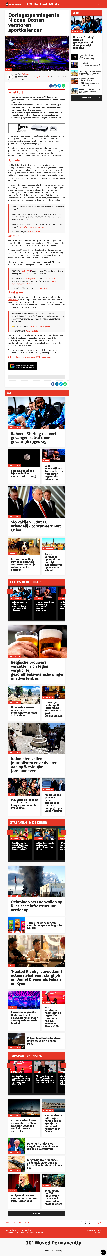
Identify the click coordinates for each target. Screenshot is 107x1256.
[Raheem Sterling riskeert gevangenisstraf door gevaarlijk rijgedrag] (36, 398)
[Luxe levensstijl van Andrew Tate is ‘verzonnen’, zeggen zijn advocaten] (53, 450)
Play (36, 4)
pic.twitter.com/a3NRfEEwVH (23, 284)
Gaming (46, 1185)
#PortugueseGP (30, 279)
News (29, 4)
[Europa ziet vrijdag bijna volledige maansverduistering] (24, 450)
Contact (98, 1232)
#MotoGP (55, 281)
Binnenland (15, 656)
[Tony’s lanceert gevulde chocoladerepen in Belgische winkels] (16, 918)
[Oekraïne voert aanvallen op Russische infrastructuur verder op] (36, 867)
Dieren (12, 554)
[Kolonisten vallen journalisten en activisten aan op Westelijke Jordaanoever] (36, 724)
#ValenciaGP (49, 279)
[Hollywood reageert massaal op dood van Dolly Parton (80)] (24, 1175)
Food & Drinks (16, 932)
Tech (51, 4)
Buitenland (15, 428)
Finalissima (13, 300)
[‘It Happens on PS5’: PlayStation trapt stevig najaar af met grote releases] (53, 1175)
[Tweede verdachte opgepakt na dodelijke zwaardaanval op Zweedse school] (53, 539)
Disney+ (46, 1002)
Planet (43, 4)
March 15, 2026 (40, 288)
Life (57, 4)
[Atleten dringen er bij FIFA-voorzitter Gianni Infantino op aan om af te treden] (45, 1062)
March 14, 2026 (33, 231)
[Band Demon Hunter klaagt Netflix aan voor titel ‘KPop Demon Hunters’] (21, 829)
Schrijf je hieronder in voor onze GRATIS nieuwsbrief (30, 357)
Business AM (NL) (12, 1232)
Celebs (46, 460)
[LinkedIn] (89, 1223)
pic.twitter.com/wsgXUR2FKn (32, 227)
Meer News (91, 98)
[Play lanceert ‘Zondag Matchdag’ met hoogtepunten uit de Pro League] (24, 779)
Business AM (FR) (27, 1232)
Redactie (25, 74)
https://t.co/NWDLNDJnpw (39, 327)
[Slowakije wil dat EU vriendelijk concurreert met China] (36, 487)
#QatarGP (25, 271)
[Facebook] (81, 1223)
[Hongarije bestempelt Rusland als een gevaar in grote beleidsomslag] (53, 687)
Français (98, 1223)
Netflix (14, 839)
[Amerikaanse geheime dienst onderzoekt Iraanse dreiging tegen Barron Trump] (53, 779)
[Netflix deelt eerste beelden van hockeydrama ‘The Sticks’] (45, 829)
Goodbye (39, 1232)
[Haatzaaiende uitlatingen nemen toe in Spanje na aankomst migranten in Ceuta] (53, 1100)
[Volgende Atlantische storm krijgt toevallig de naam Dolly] (16, 1034)
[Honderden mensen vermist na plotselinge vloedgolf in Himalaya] (24, 687)
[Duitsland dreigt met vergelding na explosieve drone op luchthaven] (16, 1139)
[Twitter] (85, 1223)
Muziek (13, 1007)
